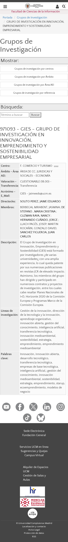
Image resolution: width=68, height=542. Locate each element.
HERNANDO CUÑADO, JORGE (39, 220)
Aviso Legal (34, 529)
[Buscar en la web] (63, 6)
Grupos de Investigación (32, 17)
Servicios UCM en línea (34, 447)
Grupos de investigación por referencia (34, 92)
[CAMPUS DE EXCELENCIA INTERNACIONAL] (32, 502)
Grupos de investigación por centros (34, 68)
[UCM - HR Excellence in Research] (32, 491)
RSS (34, 536)
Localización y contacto (34, 526)
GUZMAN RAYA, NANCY (35, 215)
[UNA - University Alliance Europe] (33, 513)
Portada (7, 17)
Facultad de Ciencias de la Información (35, 11)
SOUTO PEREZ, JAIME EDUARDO (40, 201)
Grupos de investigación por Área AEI (34, 84)
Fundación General (34, 435)
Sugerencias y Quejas (34, 451)
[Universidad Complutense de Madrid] (34, 5)
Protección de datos (34, 533)
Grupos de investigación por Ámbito (34, 76)
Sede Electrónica (34, 431)
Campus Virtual (34, 455)
